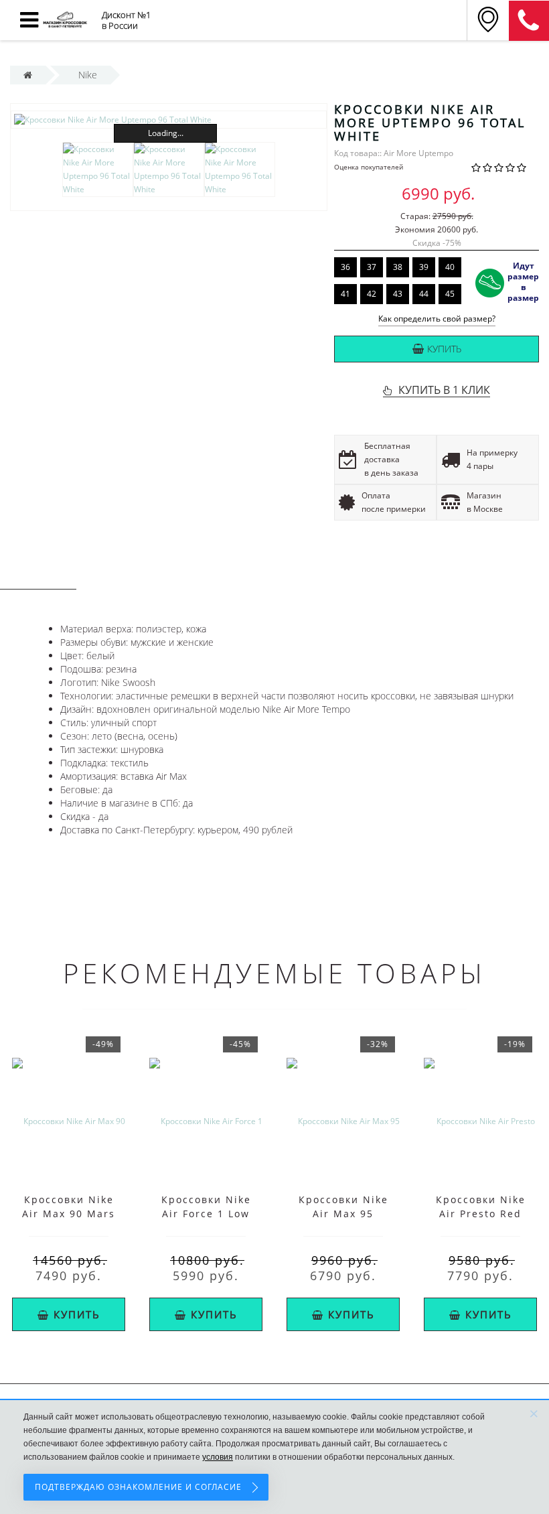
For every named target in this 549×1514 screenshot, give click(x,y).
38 (397, 267)
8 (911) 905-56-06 (529, 21)
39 (423, 267)
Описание (38, 576)
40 (450, 267)
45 (450, 293)
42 (371, 293)
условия (217, 1457)
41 (345, 293)
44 (423, 293)
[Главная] (27, 74)
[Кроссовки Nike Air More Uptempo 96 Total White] (169, 120)
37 (371, 267)
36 (345, 267)
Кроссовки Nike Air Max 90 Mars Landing (68, 1213)
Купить (444, 348)
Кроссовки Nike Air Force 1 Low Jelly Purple (206, 1213)
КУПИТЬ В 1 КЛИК (444, 390)
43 (397, 293)
